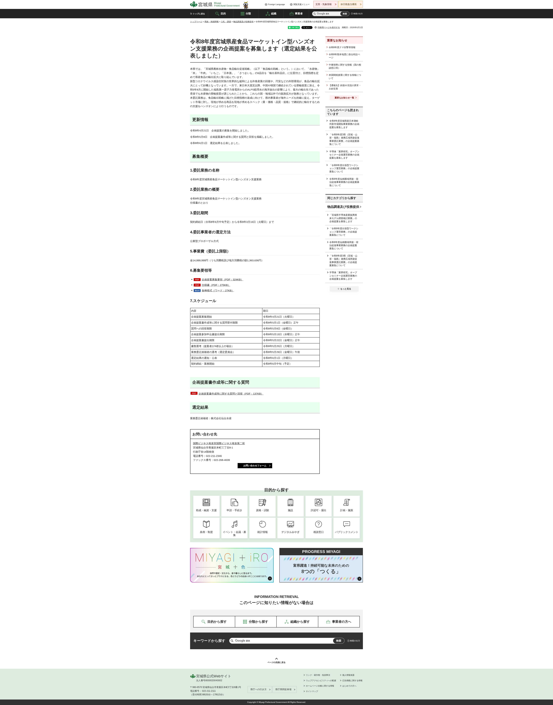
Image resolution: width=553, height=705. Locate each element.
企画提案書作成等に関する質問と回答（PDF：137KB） (231, 393)
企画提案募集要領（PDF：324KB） (222, 279)
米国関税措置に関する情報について (345, 76)
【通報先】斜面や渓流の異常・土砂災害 (345, 87)
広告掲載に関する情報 (352, 680)
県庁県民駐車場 (283, 689)
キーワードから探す (209, 641)
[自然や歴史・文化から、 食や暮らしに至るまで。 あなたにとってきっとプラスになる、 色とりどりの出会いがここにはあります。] (232, 574)
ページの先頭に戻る (276, 662)
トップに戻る (199, 14)
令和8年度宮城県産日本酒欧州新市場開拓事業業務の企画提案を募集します (344, 124)
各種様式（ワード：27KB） (218, 290)
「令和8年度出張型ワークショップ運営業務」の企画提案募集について (344, 168)
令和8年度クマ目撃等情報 (342, 47)
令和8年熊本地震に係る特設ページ (344, 56)
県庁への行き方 (258, 689)
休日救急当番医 (349, 4)
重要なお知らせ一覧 (344, 97)
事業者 (299, 13)
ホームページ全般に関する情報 (320, 686)
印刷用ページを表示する (329, 27)
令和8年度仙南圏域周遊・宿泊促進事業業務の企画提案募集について (344, 182)
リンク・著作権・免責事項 (318, 675)
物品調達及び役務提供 (243, 21)
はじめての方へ (349, 686)
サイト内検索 (315, 14)
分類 (248, 13)
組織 (273, 13)
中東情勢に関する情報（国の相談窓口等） (345, 66)
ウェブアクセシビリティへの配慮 (321, 680)
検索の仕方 (358, 14)
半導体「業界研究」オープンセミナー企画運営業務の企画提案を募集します (344, 154)
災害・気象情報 (324, 4)
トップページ (196, 21)
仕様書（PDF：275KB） (216, 285)
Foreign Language (276, 4)
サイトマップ (312, 691)
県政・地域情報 (211, 21)
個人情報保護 (348, 675)
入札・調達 (226, 21)
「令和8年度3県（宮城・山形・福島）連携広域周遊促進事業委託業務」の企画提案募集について (344, 139)
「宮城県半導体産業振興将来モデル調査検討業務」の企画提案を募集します (343, 218)
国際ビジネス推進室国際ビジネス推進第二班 (219, 443)
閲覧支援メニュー (301, 4)
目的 (223, 13)
